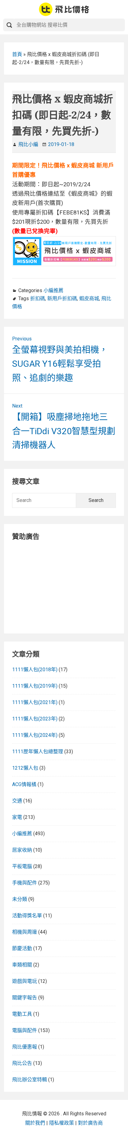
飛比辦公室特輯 (29, 1080)
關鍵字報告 (24, 998)
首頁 (17, 54)
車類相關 (22, 965)
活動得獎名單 (27, 916)
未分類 (19, 899)
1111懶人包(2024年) (34, 735)
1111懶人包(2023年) (34, 719)
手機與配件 (24, 883)
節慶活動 (22, 948)
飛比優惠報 (24, 1047)
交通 (17, 801)
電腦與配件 (24, 1030)
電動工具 (22, 1014)
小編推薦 (53, 290)
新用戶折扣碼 (62, 298)
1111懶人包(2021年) (34, 702)
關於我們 (35, 1123)
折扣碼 (37, 298)
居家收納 (22, 850)
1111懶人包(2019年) (34, 686)
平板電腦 (22, 866)
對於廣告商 (90, 1123)
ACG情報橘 (24, 784)
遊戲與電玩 (24, 981)
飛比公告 (22, 1063)
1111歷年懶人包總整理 (37, 751)
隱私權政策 (61, 1123)
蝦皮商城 (89, 298)
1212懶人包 (25, 768)
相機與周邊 (24, 932)
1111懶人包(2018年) (34, 669)
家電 (17, 817)
